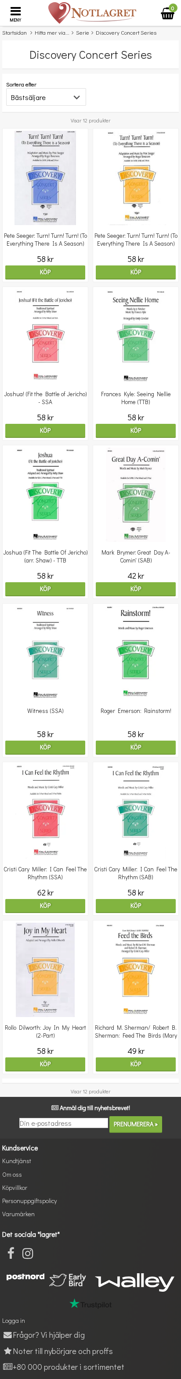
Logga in (13, 1320)
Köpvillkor (14, 1187)
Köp (45, 272)
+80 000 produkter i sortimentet (68, 1366)
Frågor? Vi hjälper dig (49, 1334)
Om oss (12, 1174)
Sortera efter (21, 84)
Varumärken (18, 1214)
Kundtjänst (16, 1161)
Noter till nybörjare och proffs (63, 1350)
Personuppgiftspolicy (29, 1200)
